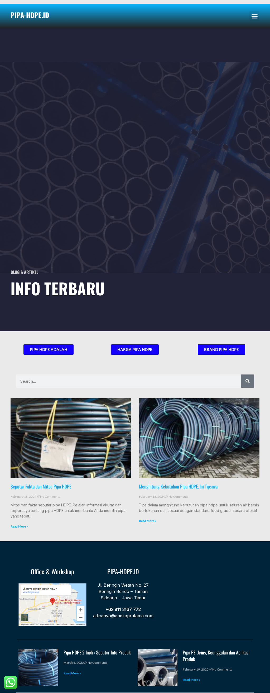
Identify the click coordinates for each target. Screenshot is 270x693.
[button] (254, 16)
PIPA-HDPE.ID (30, 15)
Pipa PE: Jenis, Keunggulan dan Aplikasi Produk (216, 655)
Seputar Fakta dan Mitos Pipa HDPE (41, 486)
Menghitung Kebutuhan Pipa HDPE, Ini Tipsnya (178, 486)
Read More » (19, 526)
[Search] (247, 381)
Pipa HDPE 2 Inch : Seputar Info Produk (97, 652)
